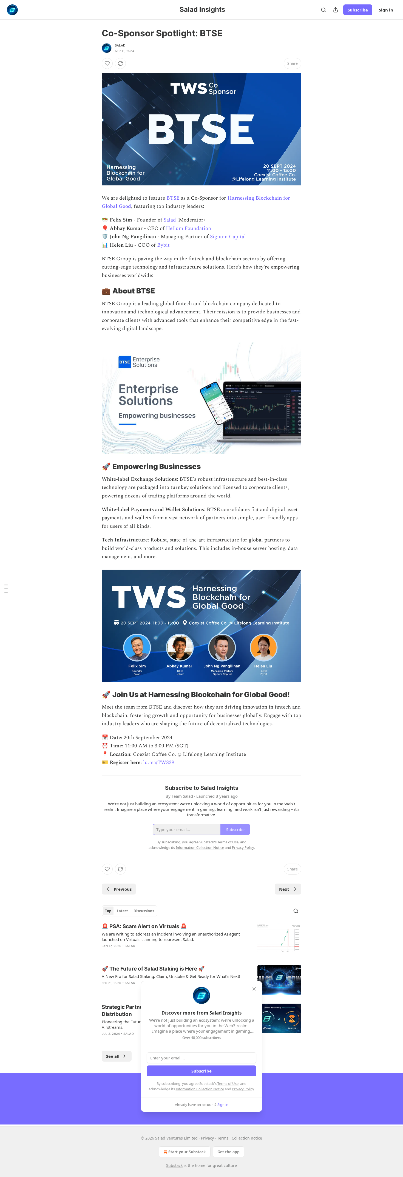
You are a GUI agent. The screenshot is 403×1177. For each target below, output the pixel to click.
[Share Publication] (335, 9)
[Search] (323, 9)
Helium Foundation (188, 228)
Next (284, 889)
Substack (174, 1165)
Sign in (386, 10)
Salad (120, 45)
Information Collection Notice (200, 1088)
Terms (222, 1138)
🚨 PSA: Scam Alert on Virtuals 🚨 (144, 926)
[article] (201, 940)
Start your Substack (187, 1151)
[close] (254, 988)
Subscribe (358, 10)
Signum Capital (228, 237)
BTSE (173, 198)
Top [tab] (108, 910)
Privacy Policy (243, 1088)
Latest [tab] (122, 910)
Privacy (207, 1138)
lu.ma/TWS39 (158, 763)
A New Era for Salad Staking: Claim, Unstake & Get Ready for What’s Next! (171, 976)
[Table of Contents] (6, 588)
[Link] (94, 291)
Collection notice (247, 1138)
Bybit (163, 245)
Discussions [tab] (144, 910)
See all (113, 1056)
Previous (123, 889)
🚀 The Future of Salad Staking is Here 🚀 (153, 969)
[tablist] (129, 910)
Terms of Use (228, 1083)
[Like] (107, 63)
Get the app (228, 1151)
